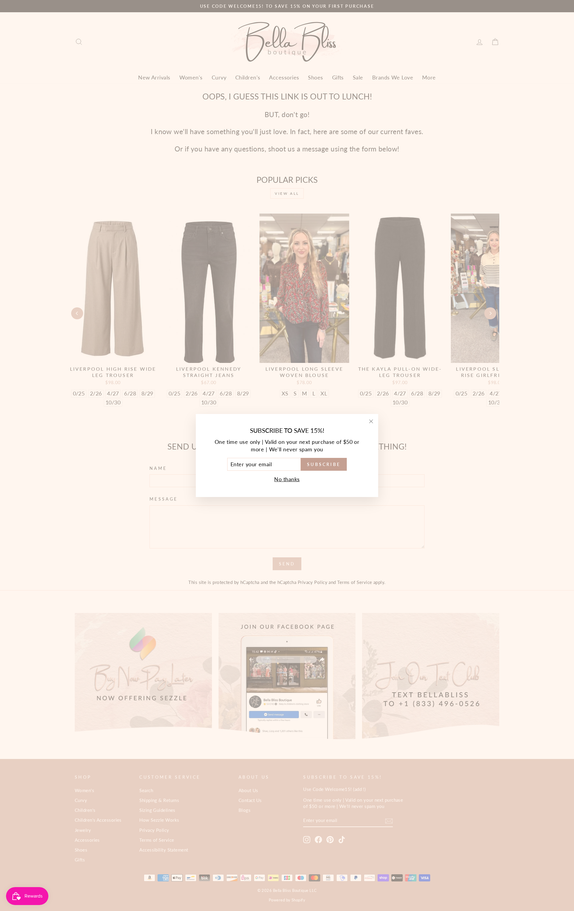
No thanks (287, 479)
